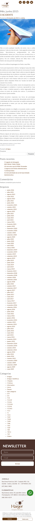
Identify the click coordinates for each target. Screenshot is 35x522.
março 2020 (11, 247)
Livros (9, 387)
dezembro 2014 (12, 343)
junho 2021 (10, 215)
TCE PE (9, 406)
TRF (8, 430)
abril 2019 (10, 267)
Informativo (11, 385)
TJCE (8, 415)
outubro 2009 (11, 362)
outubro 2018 (11, 277)
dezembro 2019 (12, 250)
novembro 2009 (12, 360)
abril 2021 (10, 220)
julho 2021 (10, 213)
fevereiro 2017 (11, 303)
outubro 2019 (11, 254)
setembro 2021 (12, 209)
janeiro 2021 (11, 226)
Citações (10, 381)
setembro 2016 (12, 307)
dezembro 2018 (12, 273)
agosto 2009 (11, 367)
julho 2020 (10, 239)
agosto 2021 (11, 211)
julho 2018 (10, 284)
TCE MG (10, 404)
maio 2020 (10, 243)
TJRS (8, 423)
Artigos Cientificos (13, 379)
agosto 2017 (11, 290)
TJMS (9, 419)
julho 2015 (10, 328)
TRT (8, 434)
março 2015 (11, 337)
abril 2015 (10, 335)
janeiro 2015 (11, 341)
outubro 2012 (11, 358)
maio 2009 (10, 369)
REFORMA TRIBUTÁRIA (12, 164)
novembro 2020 (12, 230)
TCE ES (9, 402)
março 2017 (11, 301)
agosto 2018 (11, 281)
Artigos (8, 149)
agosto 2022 (11, 198)
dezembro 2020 (12, 228)
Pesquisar (3, 151)
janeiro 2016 (11, 318)
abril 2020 (10, 245)
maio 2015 (10, 333)
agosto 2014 (11, 352)
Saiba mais (25, 519)
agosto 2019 (11, 258)
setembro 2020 (12, 235)
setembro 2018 (12, 279)
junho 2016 (10, 311)
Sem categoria (11, 391)
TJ (8, 413)
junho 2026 (10, 190)
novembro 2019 (12, 252)
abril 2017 (10, 299)
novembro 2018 (12, 275)
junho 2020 (10, 241)
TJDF (8, 417)
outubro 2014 (11, 348)
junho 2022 (10, 203)
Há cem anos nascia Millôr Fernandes (15, 166)
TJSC (8, 425)
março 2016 (11, 316)
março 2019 (11, 269)
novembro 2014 (12, 345)
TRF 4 (9, 432)
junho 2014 (10, 356)
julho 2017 (10, 292)
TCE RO (9, 408)
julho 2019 (10, 260)
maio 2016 (10, 313)
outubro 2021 (11, 207)
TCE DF (9, 400)
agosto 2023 (11, 194)
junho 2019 (10, 262)
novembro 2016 (12, 305)
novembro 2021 (12, 205)
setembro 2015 (12, 324)
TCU (8, 410)
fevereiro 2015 (11, 339)
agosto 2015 (11, 326)
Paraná (9, 389)
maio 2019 (10, 264)
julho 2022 (10, 201)
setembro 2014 (12, 350)
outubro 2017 (11, 286)
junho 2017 (10, 294)
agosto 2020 (11, 237)
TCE (8, 398)
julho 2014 (10, 354)
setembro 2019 (12, 256)
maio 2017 (10, 296)
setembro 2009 (12, 365)
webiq (23, 18)
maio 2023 (10, 196)
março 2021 (11, 222)
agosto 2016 (11, 309)
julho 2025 (10, 192)
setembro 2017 (12, 288)
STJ (8, 396)
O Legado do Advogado (11, 162)
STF (8, 393)
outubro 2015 (11, 322)
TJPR (8, 421)
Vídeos (9, 436)
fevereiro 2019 (11, 271)
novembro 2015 (12, 320)
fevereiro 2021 (11, 224)
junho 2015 (10, 330)
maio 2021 (10, 218)
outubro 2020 (11, 232)
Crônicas (10, 383)
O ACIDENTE (6, 14)
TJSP (8, 428)
